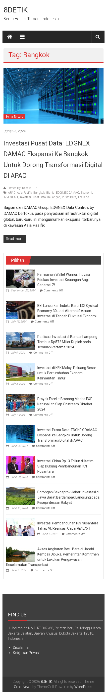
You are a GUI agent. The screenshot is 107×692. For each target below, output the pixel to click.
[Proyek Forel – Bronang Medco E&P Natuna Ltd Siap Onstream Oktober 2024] (20, 403)
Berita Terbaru (14, 116)
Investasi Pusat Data (32, 197)
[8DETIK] (9, 37)
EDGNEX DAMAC (67, 192)
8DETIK (15, 9)
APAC (11, 192)
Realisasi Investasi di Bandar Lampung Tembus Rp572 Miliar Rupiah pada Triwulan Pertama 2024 (67, 342)
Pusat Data (69, 197)
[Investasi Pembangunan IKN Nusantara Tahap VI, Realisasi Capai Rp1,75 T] (20, 527)
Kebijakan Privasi (26, 653)
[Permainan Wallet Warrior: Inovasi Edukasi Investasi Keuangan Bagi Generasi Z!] (20, 278)
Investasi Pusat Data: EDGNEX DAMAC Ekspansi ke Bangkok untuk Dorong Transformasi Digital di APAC (67, 435)
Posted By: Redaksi (20, 188)
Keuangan (53, 197)
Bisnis (50, 192)
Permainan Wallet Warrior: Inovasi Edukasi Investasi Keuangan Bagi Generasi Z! (63, 280)
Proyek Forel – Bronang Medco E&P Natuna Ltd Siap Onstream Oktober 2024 (65, 404)
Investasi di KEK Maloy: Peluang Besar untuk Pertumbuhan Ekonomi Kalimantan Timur (66, 373)
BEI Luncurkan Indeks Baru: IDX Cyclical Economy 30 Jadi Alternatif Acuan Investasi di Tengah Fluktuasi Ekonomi (67, 311)
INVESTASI (10, 197)
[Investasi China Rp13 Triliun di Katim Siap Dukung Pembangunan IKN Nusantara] (20, 465)
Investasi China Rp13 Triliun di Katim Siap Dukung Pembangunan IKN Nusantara (65, 466)
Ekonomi (86, 192)
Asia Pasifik (24, 192)
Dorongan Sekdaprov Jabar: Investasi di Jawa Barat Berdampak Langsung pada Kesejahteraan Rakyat (68, 497)
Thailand (83, 197)
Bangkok (39, 192)
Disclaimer (21, 647)
